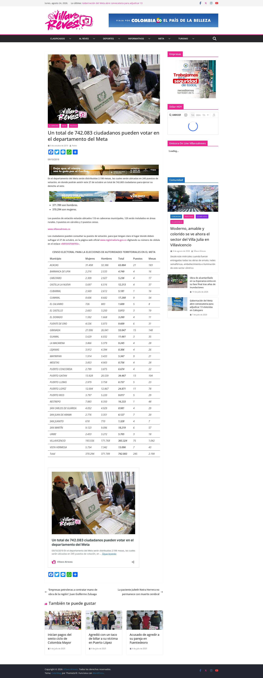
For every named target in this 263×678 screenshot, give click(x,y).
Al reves (84, 38)
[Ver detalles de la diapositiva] (163, 20)
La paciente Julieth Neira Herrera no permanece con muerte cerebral (138, 592)
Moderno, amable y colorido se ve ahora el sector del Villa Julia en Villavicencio (190, 236)
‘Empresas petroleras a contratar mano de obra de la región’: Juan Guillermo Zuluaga (72, 592)
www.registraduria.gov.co (113, 240)
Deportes (108, 38)
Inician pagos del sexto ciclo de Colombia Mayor (59, 639)
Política (73, 126)
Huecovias (189, 216)
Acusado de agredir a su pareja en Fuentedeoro (144, 639)
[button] (69, 38)
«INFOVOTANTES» (70, 243)
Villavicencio (177, 222)
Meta (161, 38)
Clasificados (57, 38)
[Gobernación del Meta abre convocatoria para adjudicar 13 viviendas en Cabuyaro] (177, 307)
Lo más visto (202, 216)
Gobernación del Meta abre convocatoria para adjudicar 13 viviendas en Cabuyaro (201, 305)
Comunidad (176, 216)
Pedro (74, 145)
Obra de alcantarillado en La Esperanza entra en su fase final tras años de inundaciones (111, 5)
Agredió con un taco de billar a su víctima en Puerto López (103, 639)
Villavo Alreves (200, 251)
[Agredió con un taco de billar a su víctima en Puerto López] (104, 612)
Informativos (136, 38)
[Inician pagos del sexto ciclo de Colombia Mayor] (63, 612)
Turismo (183, 38)
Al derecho (53, 126)
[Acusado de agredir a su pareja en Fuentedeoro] (145, 612)
